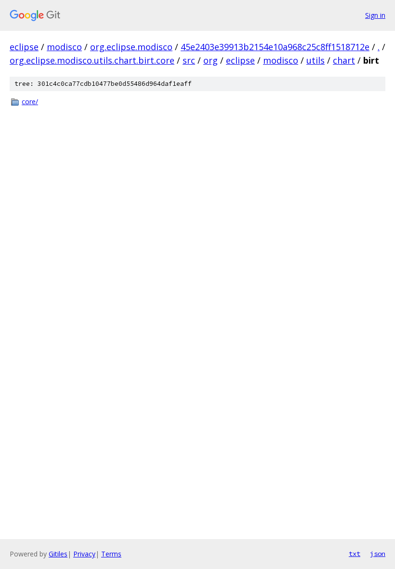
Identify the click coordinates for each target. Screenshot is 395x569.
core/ (30, 101)
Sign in (375, 15)
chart (344, 60)
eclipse (24, 47)
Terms (111, 553)
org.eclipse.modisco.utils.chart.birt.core (92, 60)
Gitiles (58, 553)
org (210, 60)
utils (315, 60)
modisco (64, 47)
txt (354, 553)
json (377, 553)
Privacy (84, 553)
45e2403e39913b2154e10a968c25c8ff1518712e (275, 47)
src (189, 60)
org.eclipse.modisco (131, 47)
